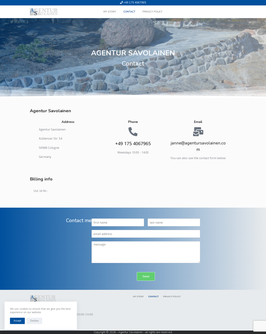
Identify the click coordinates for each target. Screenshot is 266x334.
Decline (34, 320)
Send (146, 276)
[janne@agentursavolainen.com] (198, 131)
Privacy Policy (152, 11)
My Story (110, 11)
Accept (17, 320)
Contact (129, 11)
